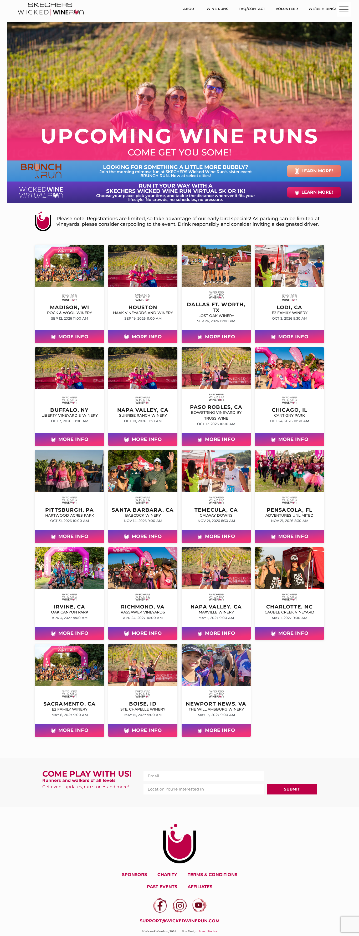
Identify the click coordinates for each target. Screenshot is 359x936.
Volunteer (287, 9)
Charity (167, 874)
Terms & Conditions (212, 874)
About (189, 9)
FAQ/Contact (252, 9)
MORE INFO (73, 336)
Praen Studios (208, 931)
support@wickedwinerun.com (179, 920)
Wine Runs (217, 9)
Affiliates (200, 886)
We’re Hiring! (322, 9)
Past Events (162, 886)
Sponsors (134, 874)
